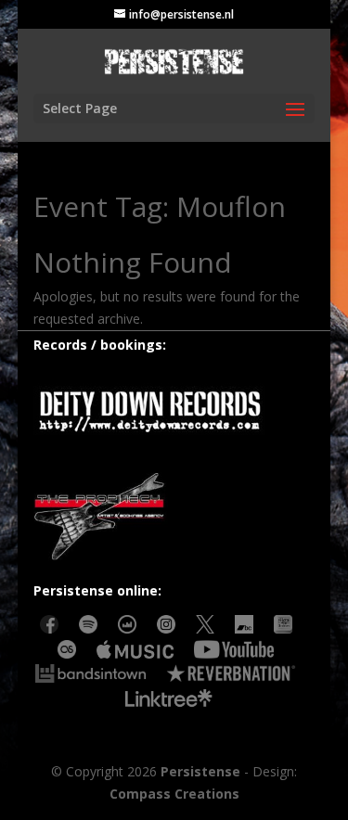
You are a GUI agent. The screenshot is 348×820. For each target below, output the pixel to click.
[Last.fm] (67, 653)
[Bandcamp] (244, 628)
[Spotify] (88, 628)
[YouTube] (234, 653)
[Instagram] (166, 628)
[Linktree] (169, 702)
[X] (205, 628)
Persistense (200, 771)
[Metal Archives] (283, 628)
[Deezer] (127, 628)
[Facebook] (49, 628)
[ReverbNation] (230, 677)
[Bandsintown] (90, 677)
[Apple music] (135, 653)
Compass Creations (174, 793)
